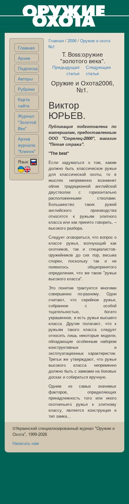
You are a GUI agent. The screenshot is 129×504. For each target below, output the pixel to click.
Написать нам (26, 443)
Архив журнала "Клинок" (26, 144)
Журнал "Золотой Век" (27, 122)
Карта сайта (24, 102)
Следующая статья (98, 70)
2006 (72, 40)
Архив (24, 58)
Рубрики (26, 89)
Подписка (28, 68)
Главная (26, 47)
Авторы (25, 78)
